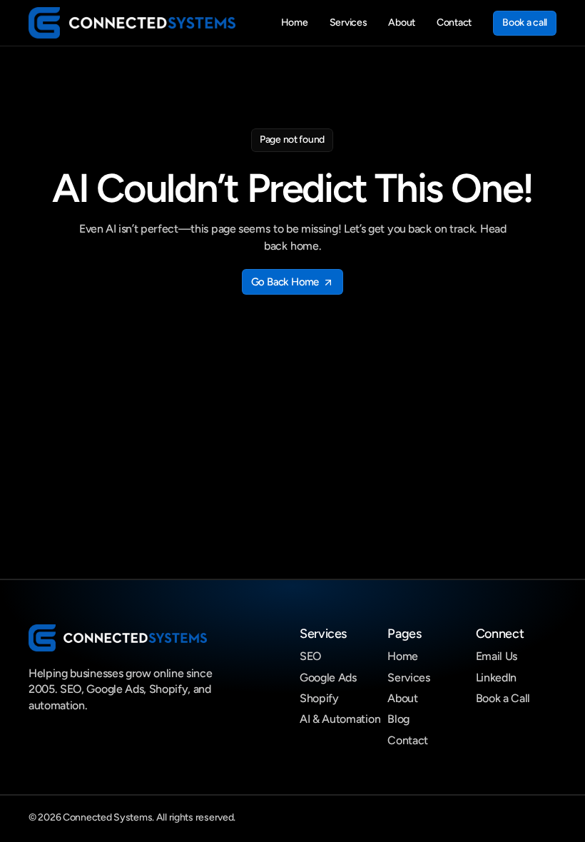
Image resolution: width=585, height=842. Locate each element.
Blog (398, 719)
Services (408, 677)
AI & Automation (340, 719)
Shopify (319, 698)
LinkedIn (496, 677)
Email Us (496, 656)
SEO (310, 656)
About (402, 698)
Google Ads (328, 677)
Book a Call (503, 698)
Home (402, 656)
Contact (407, 740)
